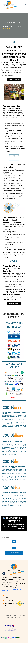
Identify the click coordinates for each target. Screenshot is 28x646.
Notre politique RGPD (12, 617)
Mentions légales (20, 615)
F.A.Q (20, 617)
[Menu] (25, 5)
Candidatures (9, 600)
